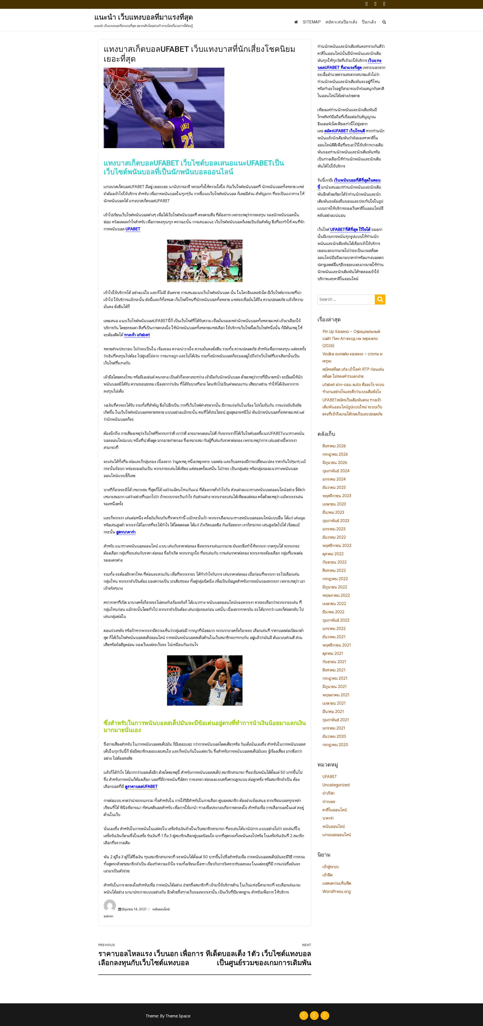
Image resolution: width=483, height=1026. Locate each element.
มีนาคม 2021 (333, 711)
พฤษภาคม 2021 (336, 695)
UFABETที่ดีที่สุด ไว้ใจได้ (350, 229)
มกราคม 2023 (334, 529)
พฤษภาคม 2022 (336, 595)
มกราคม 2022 (334, 628)
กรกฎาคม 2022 (335, 578)
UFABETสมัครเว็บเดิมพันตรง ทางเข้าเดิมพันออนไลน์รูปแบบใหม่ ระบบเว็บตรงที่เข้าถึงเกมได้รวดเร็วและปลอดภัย (352, 407)
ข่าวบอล (329, 801)
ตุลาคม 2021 (333, 653)
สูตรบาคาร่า (126, 532)
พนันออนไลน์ (161, 909)
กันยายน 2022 (335, 562)
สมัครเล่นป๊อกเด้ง (341, 22)
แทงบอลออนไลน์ (337, 834)
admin (108, 916)
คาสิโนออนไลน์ (335, 810)
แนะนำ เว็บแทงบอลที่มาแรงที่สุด (143, 17)
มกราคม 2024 (334, 479)
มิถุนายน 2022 (335, 587)
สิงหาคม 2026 (334, 446)
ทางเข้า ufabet (137, 334)
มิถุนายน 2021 (335, 686)
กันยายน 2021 (334, 661)
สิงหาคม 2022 (334, 570)
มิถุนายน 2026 (335, 462)
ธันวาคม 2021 (334, 636)
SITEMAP (312, 22)
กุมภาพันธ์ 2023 (336, 520)
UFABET (133, 229)
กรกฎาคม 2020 (335, 744)
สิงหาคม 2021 (334, 670)
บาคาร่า (328, 818)
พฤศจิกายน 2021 (337, 645)
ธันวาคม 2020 (334, 736)
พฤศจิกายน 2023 (337, 495)
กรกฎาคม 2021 (335, 678)
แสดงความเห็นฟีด (337, 883)
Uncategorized (336, 785)
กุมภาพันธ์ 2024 (336, 471)
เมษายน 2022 (334, 603)
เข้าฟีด (328, 875)
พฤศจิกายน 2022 (337, 545)
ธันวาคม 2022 (334, 537)
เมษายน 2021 (334, 703)
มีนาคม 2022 (333, 612)
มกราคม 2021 (334, 728)
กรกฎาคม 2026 (335, 454)
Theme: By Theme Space (168, 1016)
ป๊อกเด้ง (369, 22)
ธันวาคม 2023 (334, 487)
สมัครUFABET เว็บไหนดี (344, 131)
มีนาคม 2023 (333, 512)
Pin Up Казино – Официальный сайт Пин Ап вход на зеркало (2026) (351, 338)
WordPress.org (337, 891)
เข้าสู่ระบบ (331, 866)
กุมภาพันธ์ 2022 (336, 620)
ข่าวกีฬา (329, 793)
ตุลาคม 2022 (333, 554)
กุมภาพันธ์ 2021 (336, 719)
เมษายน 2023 (334, 504)
